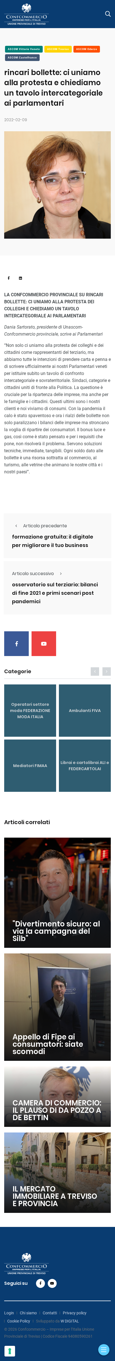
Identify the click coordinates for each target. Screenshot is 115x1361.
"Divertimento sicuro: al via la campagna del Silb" (56, 931)
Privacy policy (75, 1313)
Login (9, 1313)
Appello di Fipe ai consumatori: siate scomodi (48, 1044)
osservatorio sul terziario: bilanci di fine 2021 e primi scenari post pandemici (55, 593)
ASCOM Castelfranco (22, 57)
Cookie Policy (18, 1321)
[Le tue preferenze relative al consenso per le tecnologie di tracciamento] (9, 1351)
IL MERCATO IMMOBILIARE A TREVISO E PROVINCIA (55, 1196)
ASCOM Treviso (58, 49)
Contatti (50, 1313)
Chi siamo (28, 1313)
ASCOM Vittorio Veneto (24, 49)
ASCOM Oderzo (86, 49)
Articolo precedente (45, 526)
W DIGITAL (70, 1321)
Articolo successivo (33, 573)
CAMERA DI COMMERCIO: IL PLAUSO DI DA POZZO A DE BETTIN (57, 1110)
